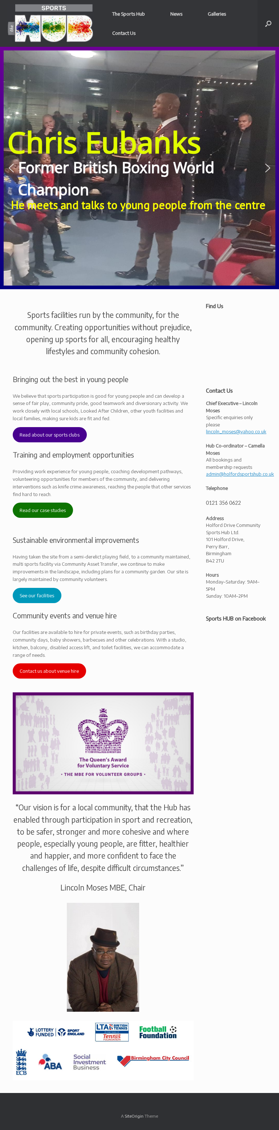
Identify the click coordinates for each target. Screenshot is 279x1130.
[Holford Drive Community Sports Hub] (50, 23)
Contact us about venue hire (49, 671)
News (176, 14)
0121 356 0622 (223, 503)
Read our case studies (43, 510)
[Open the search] (268, 23)
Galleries (217, 14)
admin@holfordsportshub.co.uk (240, 474)
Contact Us (124, 33)
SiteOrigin (134, 1116)
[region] (139, 168)
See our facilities (37, 595)
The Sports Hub (128, 14)
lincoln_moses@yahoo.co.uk (236, 431)
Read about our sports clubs (50, 435)
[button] (11, 168)
